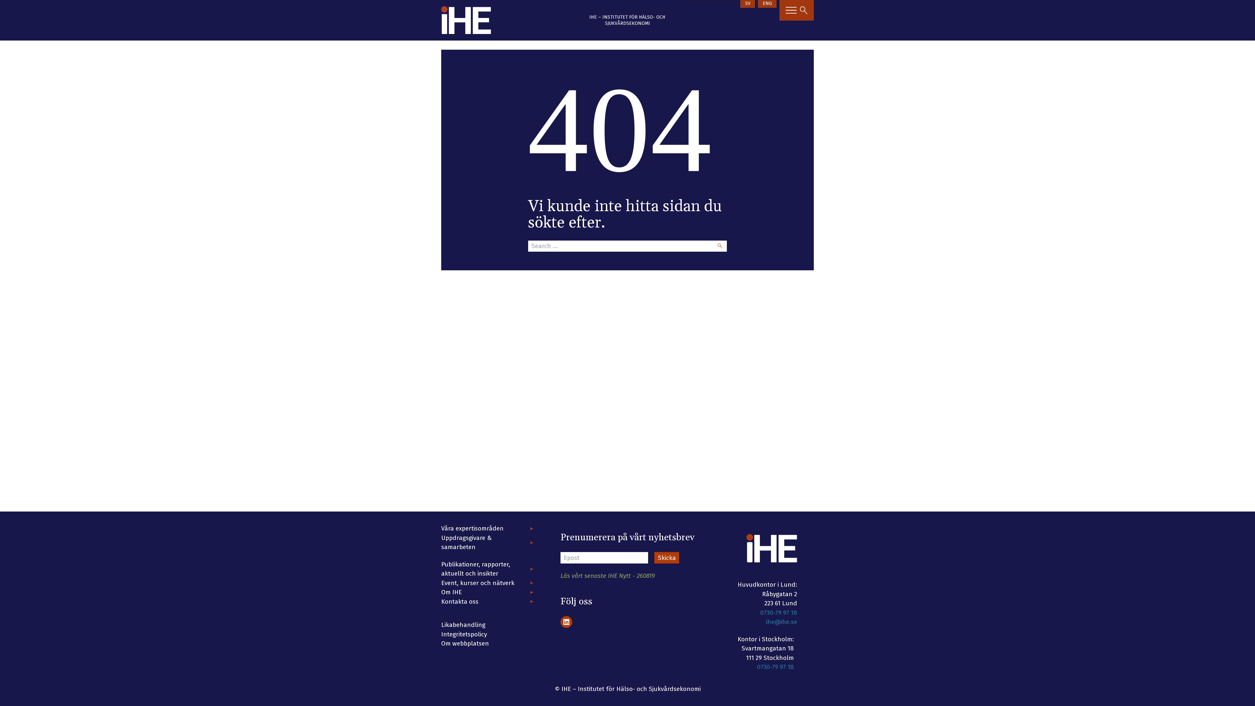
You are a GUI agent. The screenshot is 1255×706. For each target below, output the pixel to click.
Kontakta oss (459, 601)
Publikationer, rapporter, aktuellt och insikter (475, 569)
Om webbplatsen (465, 643)
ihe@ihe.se (781, 622)
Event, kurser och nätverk (477, 583)
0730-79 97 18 (778, 612)
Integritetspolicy (464, 634)
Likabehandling (463, 625)
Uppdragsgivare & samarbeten (466, 542)
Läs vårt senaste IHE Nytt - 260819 (608, 576)
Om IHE (451, 592)
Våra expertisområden (472, 528)
